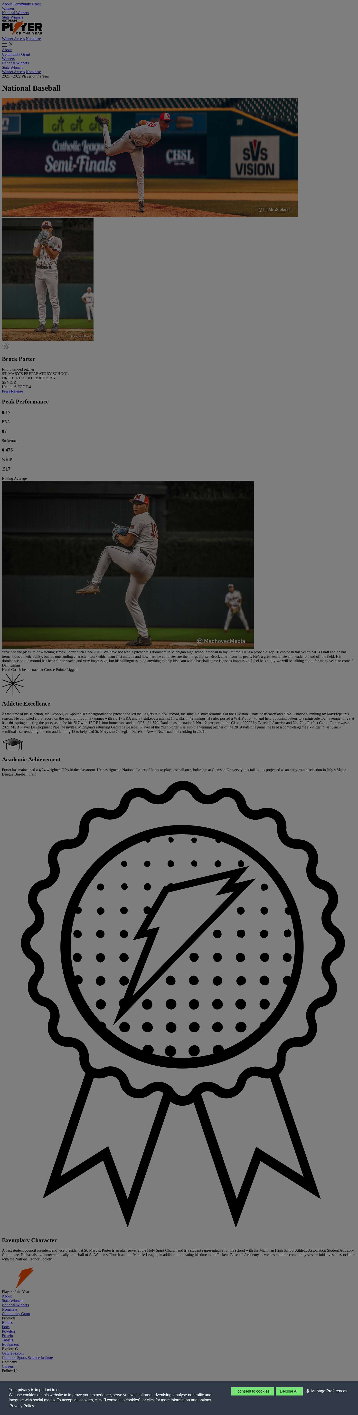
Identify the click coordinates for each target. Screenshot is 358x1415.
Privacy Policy (21, 1406)
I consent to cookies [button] (253, 1391)
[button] (326, 1391)
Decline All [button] (289, 1391)
